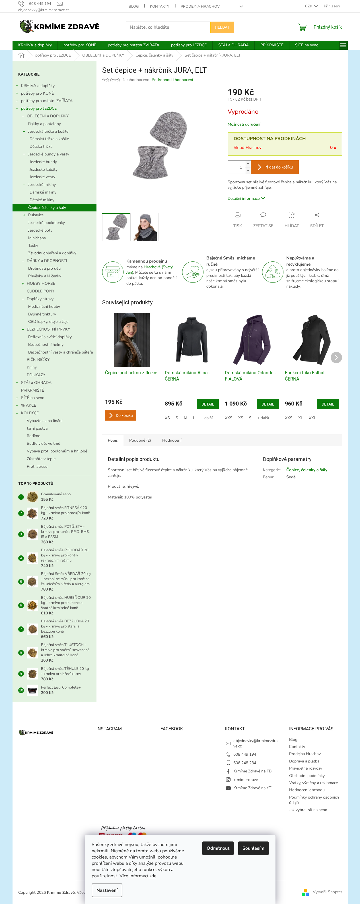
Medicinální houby (44, 306)
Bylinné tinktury (42, 314)
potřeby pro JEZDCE (39, 108)
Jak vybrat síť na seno (308, 809)
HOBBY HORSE (41, 283)
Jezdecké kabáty (43, 169)
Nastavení (107, 890)
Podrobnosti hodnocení (172, 79)
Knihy (32, 367)
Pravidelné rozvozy (305, 768)
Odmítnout (218, 848)
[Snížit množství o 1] (248, 170)
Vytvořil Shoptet (327, 892)
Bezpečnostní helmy (45, 344)
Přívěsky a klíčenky (44, 276)
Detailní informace (244, 198)
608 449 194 (244, 754)
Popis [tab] (113, 440)
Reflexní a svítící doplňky (50, 337)
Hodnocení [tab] (171, 440)
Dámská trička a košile (49, 139)
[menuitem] (35, 45)
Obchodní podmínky (307, 775)
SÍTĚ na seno (32, 397)
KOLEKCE (30, 413)
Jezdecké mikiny (42, 184)
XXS (229, 418)
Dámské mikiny (43, 192)
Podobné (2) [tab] (140, 440)
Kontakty (159, 6)
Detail (207, 404)
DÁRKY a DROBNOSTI (47, 260)
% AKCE (28, 405)
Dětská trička (41, 146)
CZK (309, 6)
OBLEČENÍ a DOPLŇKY (48, 116)
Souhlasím (253, 848)
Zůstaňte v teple (41, 459)
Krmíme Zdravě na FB (252, 771)
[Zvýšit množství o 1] (248, 164)
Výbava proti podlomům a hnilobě (57, 451)
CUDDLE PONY (40, 291)
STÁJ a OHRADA (36, 382)
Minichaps (37, 238)
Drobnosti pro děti (44, 268)
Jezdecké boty (40, 230)
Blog (134, 6)
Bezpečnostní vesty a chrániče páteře (60, 352)
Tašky (33, 245)
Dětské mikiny (42, 200)
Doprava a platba (304, 761)
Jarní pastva (37, 428)
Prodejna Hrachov (200, 6)
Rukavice (36, 215)
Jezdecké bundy (43, 162)
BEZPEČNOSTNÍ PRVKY (48, 329)
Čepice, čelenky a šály (47, 207)
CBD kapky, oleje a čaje (48, 321)
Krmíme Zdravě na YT (252, 788)
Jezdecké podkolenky (46, 222)
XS (167, 418)
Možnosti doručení (244, 124)
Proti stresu (37, 466)
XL (300, 418)
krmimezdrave (245, 779)
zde (153, 876)
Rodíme (33, 436)
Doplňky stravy (40, 299)
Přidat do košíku (278, 167)
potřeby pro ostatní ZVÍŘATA (47, 100)
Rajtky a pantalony (44, 123)
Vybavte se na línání (44, 420)
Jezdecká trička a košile (48, 131)
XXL (312, 418)
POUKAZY (36, 375)
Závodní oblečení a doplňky (52, 253)
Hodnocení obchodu (307, 790)
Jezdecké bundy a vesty (48, 154)
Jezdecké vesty (42, 177)
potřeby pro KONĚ (37, 93)
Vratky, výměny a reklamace (313, 782)
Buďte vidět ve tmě (43, 443)
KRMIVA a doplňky (38, 85)
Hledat (222, 27)
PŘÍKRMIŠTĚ (32, 390)
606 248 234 (244, 763)
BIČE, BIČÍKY (38, 359)
